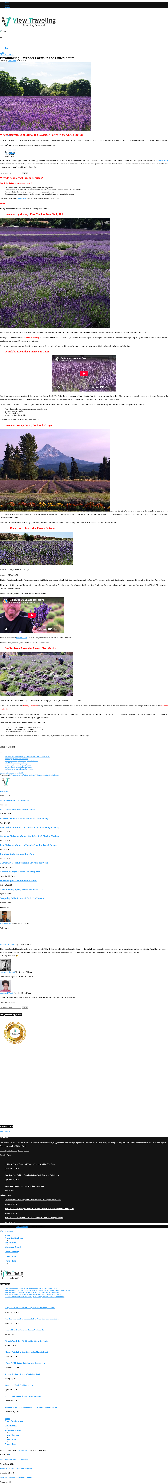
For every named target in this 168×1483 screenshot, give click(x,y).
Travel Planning (12, 1251)
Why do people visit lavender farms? (16, 759)
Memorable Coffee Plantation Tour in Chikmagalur (25, 1186)
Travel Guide (10, 1256)
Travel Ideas (10, 1261)
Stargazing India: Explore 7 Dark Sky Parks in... (23, 898)
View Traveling (22, 1227)
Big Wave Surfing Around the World (17, 854)
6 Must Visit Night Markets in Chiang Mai (20, 871)
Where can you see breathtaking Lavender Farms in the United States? (27, 757)
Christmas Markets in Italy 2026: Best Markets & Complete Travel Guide (33, 1200)
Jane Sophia (12, 61)
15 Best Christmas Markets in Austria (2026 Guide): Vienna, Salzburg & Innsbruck (34, 1297)
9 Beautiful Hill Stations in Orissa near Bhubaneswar (25, 1363)
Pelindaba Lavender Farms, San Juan (16, 763)
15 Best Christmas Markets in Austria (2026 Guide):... (25, 818)
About (7, 5)
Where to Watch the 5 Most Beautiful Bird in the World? (26, 1341)
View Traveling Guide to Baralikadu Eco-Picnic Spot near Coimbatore (32, 1175)
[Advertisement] (68, 1068)
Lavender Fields (17, 773)
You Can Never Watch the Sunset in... (14, 1459)
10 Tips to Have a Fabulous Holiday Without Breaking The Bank (30, 1164)
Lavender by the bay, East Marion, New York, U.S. (21, 761)
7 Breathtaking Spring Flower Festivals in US (21, 889)
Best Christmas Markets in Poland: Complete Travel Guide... (28, 845)
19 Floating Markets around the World (18, 880)
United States (22, 198)
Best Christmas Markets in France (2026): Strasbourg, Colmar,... (30, 827)
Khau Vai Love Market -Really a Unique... (16, 1477)
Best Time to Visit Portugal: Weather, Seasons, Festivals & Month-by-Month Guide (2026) (39, 1209)
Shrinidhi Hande (6, 924)
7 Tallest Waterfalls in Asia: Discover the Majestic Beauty (27, 1352)
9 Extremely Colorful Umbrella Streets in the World (24, 863)
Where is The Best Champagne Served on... (17, 1468)
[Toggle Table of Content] (1, 753)
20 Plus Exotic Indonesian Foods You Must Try (23, 1396)
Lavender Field (21, 638)
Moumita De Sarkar (7, 944)
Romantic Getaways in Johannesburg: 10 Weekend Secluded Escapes (31, 1407)
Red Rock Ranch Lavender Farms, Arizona (18, 767)
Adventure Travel (13, 1247)
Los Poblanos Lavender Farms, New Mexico (19, 769)
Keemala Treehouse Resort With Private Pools (22, 1374)
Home (7, 3)
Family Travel (11, 1242)
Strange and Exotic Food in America (19, 1385)
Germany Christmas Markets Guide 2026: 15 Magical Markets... (30, 836)
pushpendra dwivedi (7, 972)
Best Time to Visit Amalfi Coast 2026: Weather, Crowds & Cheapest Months (34, 1218)
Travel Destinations (14, 1238)
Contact (7, 7)
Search (25, 173)
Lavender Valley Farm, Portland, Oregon (18, 765)
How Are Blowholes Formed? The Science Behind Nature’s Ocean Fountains (33, 1295)
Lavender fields (10, 150)
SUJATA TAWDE (6, 993)
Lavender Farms (6, 773)
